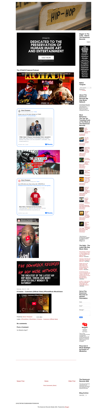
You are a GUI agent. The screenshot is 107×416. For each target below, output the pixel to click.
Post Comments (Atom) (49, 385)
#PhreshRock (24, 319)
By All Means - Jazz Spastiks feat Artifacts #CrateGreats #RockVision (84, 132)
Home (46, 381)
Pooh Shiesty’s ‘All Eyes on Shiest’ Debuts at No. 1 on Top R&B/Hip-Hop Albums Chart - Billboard (84, 254)
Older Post (71, 381)
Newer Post (20, 381)
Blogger (67, 407)
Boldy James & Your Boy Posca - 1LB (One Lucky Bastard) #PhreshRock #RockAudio (84, 181)
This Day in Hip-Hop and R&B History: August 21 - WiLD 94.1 (84, 260)
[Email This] (37, 317)
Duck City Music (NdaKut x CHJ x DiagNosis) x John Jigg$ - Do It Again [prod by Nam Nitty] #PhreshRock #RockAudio (84, 227)
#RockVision (32, 319)
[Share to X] (39, 317)
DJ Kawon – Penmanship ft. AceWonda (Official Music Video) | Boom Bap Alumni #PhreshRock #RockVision (84, 163)
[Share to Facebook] (40, 317)
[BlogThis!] (38, 317)
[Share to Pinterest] (41, 317)
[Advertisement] (46, 369)
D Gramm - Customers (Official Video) (47, 319)
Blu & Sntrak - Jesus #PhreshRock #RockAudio (87, 173)
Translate (84, 90)
